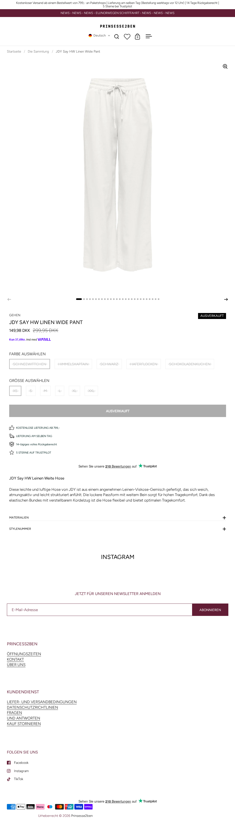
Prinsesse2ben (82, 816)
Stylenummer (20, 528)
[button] (99, 35)
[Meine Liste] (127, 36)
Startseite (14, 51)
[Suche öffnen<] (116, 36)
